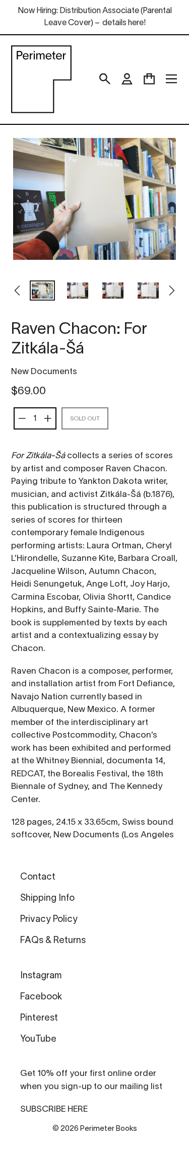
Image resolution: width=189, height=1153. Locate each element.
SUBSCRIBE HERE (54, 1109)
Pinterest (39, 1018)
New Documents (44, 372)
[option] (42, 291)
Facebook (41, 997)
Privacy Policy (49, 919)
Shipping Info (47, 898)
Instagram (40, 976)
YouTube (38, 1039)
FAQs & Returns (53, 940)
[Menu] (171, 79)
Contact (37, 877)
